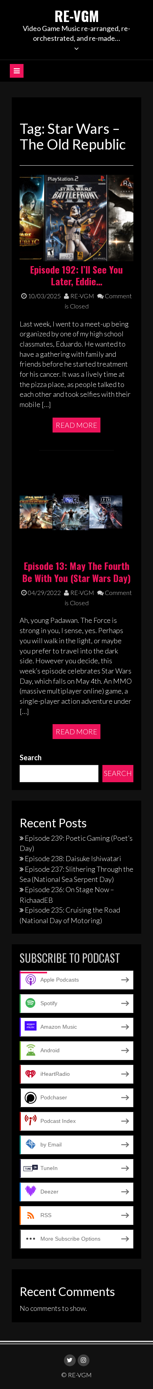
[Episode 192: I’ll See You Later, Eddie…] (76, 217)
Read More (76, 425)
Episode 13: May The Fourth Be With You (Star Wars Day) (76, 572)
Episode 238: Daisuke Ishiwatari (73, 858)
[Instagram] (83, 1360)
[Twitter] (70, 1360)
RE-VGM (77, 15)
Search (31, 757)
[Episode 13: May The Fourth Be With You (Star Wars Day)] (76, 513)
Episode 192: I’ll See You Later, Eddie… (76, 275)
